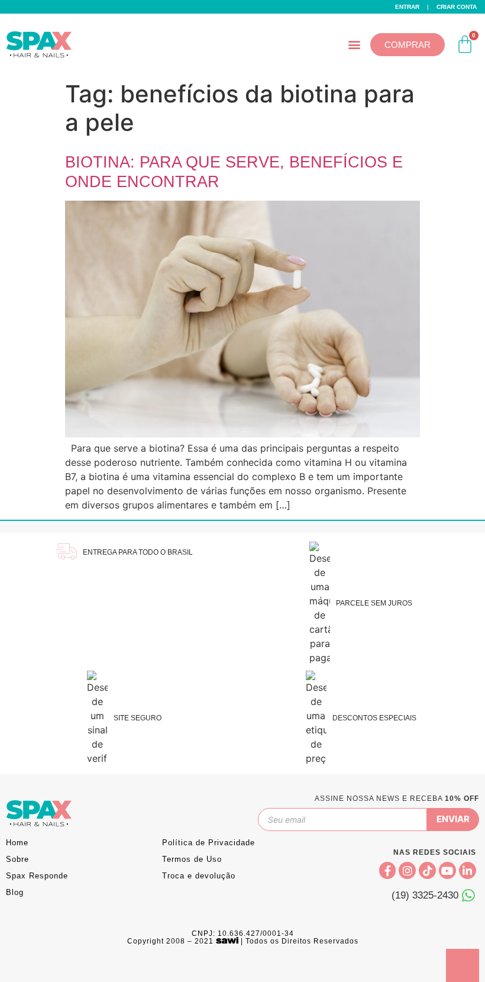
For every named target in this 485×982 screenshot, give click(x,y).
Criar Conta (456, 7)
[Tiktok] (427, 870)
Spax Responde (37, 875)
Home (17, 842)
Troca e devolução (198, 875)
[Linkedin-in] (467, 870)
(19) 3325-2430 (425, 895)
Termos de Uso (192, 859)
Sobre (17, 859)
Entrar (407, 7)
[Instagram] (407, 870)
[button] (354, 44)
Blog (15, 892)
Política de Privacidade (208, 842)
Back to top (462, 965)
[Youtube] (447, 870)
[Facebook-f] (387, 870)
